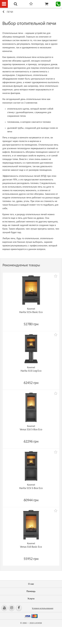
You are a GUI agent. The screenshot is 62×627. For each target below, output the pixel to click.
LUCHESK (38, 623)
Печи (10, 12)
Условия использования (42, 608)
